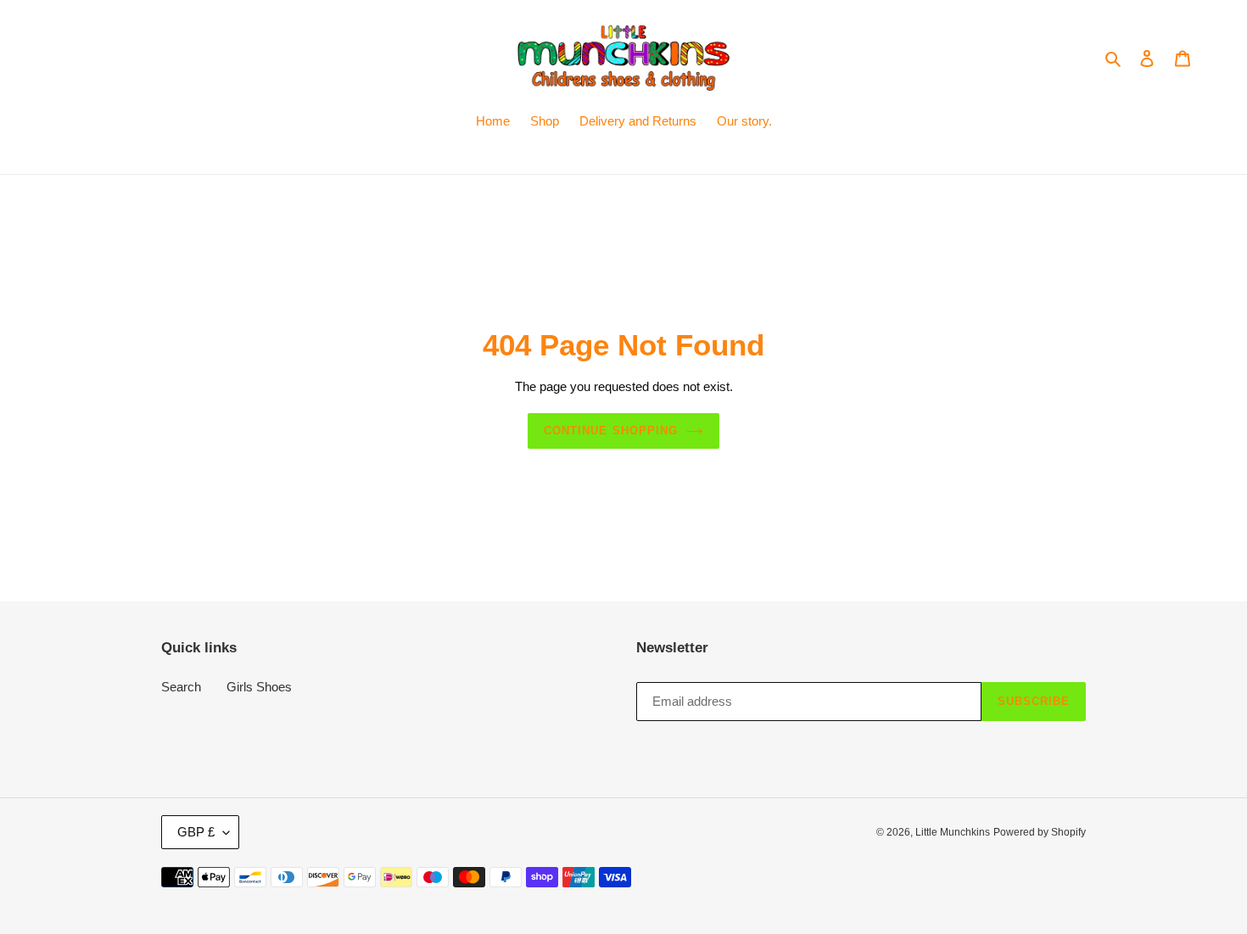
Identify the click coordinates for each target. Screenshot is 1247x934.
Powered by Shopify (1039, 832)
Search (181, 687)
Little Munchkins (952, 832)
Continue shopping (611, 430)
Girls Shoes (259, 687)
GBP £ (196, 832)
